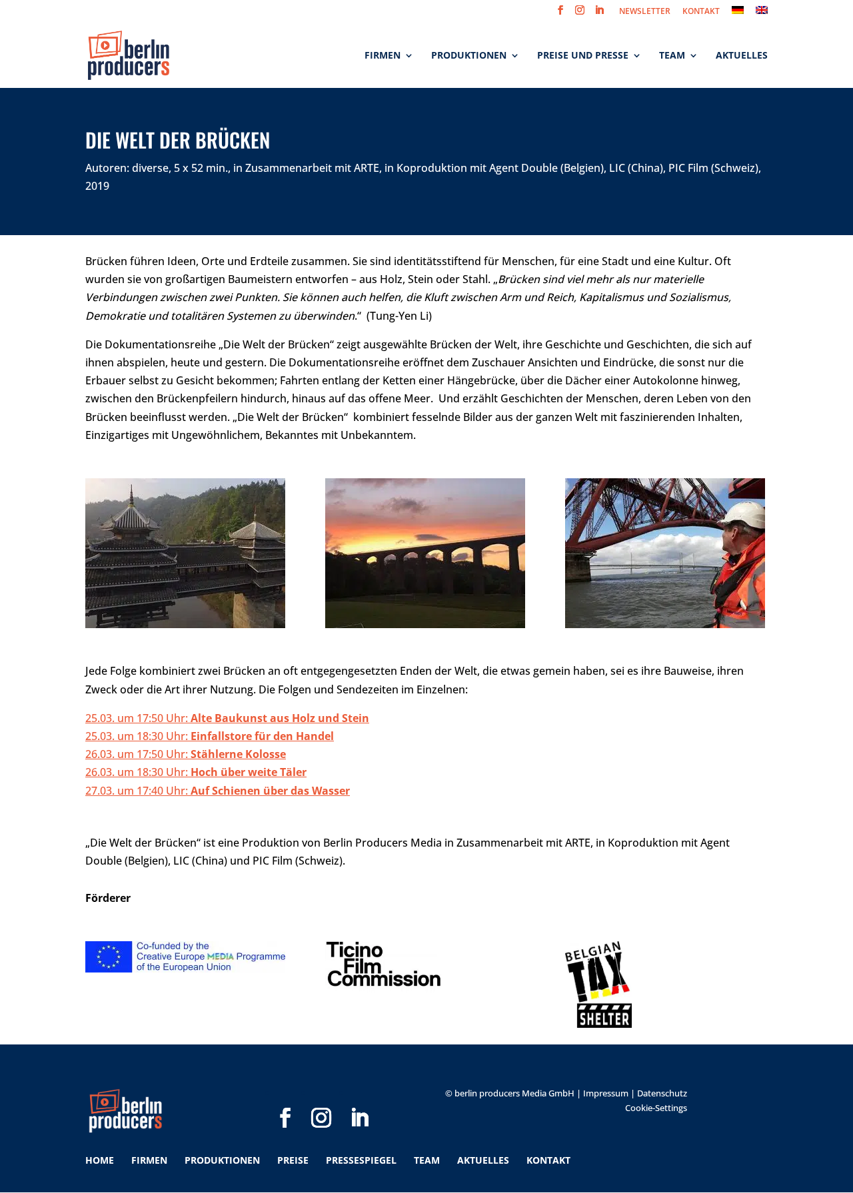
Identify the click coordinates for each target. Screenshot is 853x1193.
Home (99, 1160)
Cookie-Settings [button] (656, 1108)
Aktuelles (742, 56)
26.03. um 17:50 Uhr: (185, 754)
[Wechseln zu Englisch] (762, 13)
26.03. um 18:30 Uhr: (196, 772)
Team (672, 56)
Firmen (383, 56)
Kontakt (548, 1160)
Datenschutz (662, 1093)
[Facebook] (285, 1096)
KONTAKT (701, 12)
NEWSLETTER (644, 12)
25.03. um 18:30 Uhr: (138, 736)
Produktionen (468, 56)
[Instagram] (321, 1096)
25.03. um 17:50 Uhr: (227, 718)
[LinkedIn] (359, 1096)
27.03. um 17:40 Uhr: (217, 790)
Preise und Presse (582, 56)
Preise (293, 1160)
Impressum (605, 1093)
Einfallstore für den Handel (262, 736)
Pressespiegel (361, 1160)
